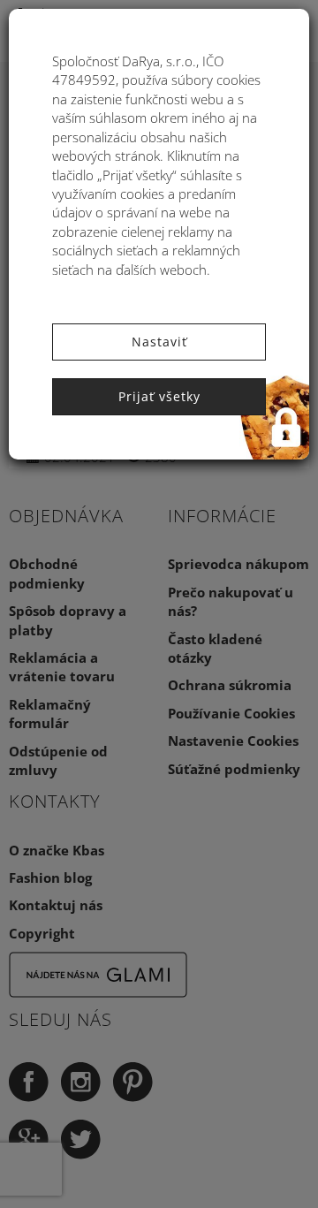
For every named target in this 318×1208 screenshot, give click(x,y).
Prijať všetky (159, 396)
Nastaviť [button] (159, 341)
